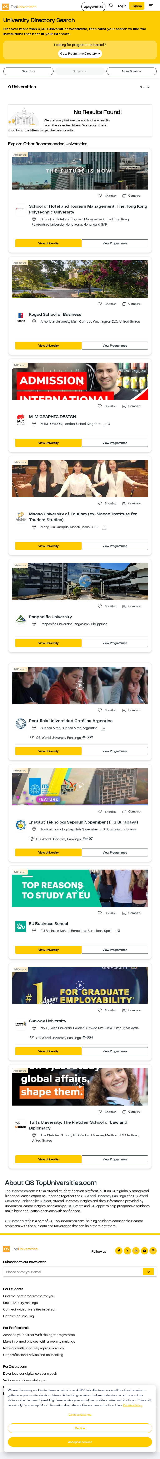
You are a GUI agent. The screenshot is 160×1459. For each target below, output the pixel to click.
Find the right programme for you (28, 1296)
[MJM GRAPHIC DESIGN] (20, 419)
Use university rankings (20, 1303)
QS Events (75, 1206)
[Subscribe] (148, 1271)
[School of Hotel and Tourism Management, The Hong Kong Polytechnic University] (20, 209)
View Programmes (115, 243)
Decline (80, 1428)
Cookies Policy (132, 1405)
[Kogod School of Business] (20, 317)
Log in (122, 6)
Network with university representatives (33, 1348)
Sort (143, 87)
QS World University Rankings (103, 1196)
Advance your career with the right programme (39, 1335)
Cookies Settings (80, 1415)
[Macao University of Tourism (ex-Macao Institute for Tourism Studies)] (20, 516)
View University (48, 243)
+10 (107, 424)
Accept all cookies (80, 1442)
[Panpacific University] (20, 619)
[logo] (19, 5)
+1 (104, 527)
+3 (103, 728)
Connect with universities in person (29, 1309)
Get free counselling (18, 1316)
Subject (78, 71)
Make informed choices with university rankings (39, 1341)
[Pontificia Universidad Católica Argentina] (20, 723)
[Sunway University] (20, 1023)
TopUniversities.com (20, 1191)
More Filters (130, 71)
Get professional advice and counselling (33, 1355)
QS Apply (98, 1206)
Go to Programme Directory (78, 53)
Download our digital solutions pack (30, 1374)
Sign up (137, 6)
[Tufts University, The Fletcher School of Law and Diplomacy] (20, 1125)
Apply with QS (93, 7)
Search (27, 71)
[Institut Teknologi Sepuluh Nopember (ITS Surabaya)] (20, 825)
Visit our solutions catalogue (24, 1380)
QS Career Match (18, 1221)
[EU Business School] (20, 926)
